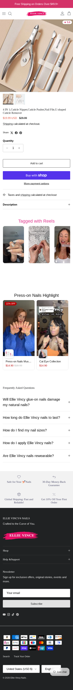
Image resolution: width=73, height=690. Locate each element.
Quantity (8, 140)
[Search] (12, 13)
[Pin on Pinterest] (20, 132)
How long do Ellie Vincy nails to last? (31, 417)
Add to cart (36, 163)
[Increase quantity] (20, 148)
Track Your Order (22, 656)
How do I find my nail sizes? (25, 430)
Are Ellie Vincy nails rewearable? (28, 456)
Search (6, 656)
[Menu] (4, 13)
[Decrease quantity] (6, 148)
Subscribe (36, 603)
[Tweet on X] (11, 132)
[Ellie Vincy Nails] (36, 13)
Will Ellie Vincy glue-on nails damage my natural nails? (31, 402)
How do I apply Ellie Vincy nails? (28, 443)
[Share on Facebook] (16, 132)
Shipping (8, 123)
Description (10, 204)
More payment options (36, 183)
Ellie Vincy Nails (18, 678)
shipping (25, 194)
